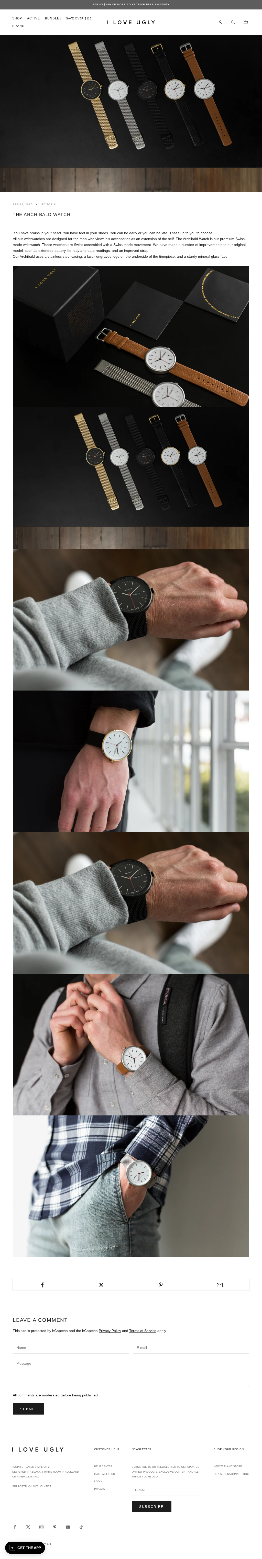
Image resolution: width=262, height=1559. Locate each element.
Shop (17, 18)
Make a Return (104, 1474)
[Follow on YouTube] (68, 1527)
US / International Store (232, 1474)
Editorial (49, 204)
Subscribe (151, 1507)
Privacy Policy (110, 1331)
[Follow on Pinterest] (54, 1527)
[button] (25, 1548)
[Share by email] (219, 1285)
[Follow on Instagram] (41, 1527)
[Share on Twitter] (101, 1285)
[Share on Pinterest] (160, 1285)
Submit (28, 1409)
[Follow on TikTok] (81, 1527)
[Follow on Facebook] (14, 1527)
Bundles (53, 18)
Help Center (103, 1466)
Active (33, 18)
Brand (18, 26)
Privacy (99, 1489)
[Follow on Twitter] (28, 1527)
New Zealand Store (228, 1466)
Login (98, 1481)
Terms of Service (142, 1331)
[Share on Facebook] (42, 1285)
